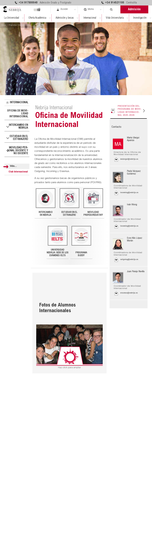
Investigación (140, 17)
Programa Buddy (81, 254)
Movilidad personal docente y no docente (17, 150)
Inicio (3, 25)
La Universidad (11, 17)
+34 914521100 (121, 2)
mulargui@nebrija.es (129, 159)
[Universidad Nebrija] (13, 9)
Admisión (134, 9)
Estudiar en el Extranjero (69, 213)
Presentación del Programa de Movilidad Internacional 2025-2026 (129, 110)
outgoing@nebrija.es (129, 260)
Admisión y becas (65, 17)
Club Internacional (18, 172)
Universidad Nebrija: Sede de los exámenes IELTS (57, 253)
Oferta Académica (37, 17)
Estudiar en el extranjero (19, 138)
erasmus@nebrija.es (129, 293)
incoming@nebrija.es (129, 193)
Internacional (89, 17)
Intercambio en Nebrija (18, 126)
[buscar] (111, 9)
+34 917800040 (45, 2)
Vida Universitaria (115, 17)
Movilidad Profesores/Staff (93, 213)
